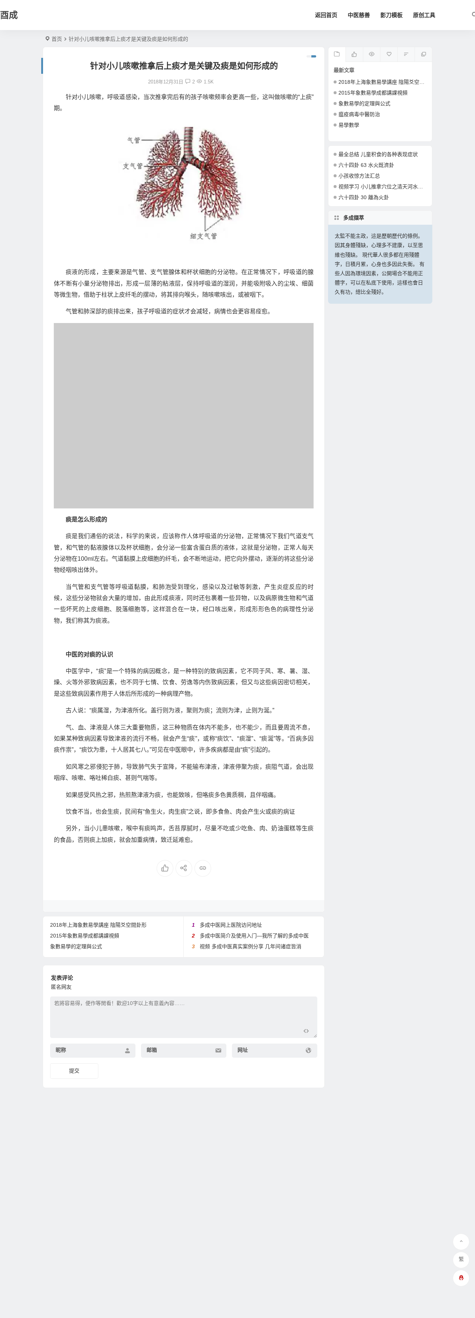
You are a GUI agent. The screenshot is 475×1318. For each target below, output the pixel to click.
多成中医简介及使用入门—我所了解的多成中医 (254, 936)
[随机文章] (406, 54)
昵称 (61, 1050)
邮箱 (152, 1050)
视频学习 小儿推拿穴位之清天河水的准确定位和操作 (398, 187)
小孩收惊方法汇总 (359, 176)
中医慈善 (359, 15)
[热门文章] (371, 54)
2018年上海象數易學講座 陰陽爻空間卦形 (98, 925)
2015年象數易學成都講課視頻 (84, 936)
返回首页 (326, 15)
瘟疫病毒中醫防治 (359, 114)
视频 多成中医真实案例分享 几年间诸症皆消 (250, 946)
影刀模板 (391, 15)
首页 (57, 39)
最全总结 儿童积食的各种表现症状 (378, 154)
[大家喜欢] (354, 54)
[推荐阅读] (423, 54)
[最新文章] (337, 54)
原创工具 (424, 15)
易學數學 (348, 125)
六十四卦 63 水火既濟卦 (366, 165)
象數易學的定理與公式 (76, 946)
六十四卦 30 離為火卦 (363, 197)
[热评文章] (388, 54)
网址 (243, 1050)
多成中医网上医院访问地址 (231, 925)
